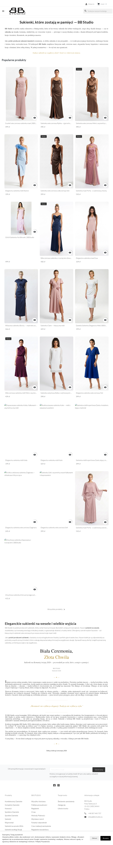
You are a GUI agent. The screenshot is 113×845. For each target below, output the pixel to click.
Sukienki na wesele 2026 (14, 826)
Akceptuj (106, 838)
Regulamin (35, 808)
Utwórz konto (63, 808)
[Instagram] (58, 785)
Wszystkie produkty (56, 609)
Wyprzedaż (9, 822)
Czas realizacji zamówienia (41, 826)
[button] (90, 4)
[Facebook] (54, 785)
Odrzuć (94, 838)
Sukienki (8, 819)
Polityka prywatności (39, 805)
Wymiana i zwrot (37, 819)
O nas (33, 812)
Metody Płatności (38, 815)
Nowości (8, 808)
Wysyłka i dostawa (38, 801)
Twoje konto (62, 795)
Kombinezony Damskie (13, 801)
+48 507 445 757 (94, 813)
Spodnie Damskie (11, 815)
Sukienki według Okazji (13, 830)
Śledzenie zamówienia (66, 801)
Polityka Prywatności (42, 841)
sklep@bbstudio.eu (95, 817)
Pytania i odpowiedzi (39, 822)
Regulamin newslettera (39, 830)
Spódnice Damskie (12, 812)
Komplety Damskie (12, 805)
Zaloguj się (61, 805)
